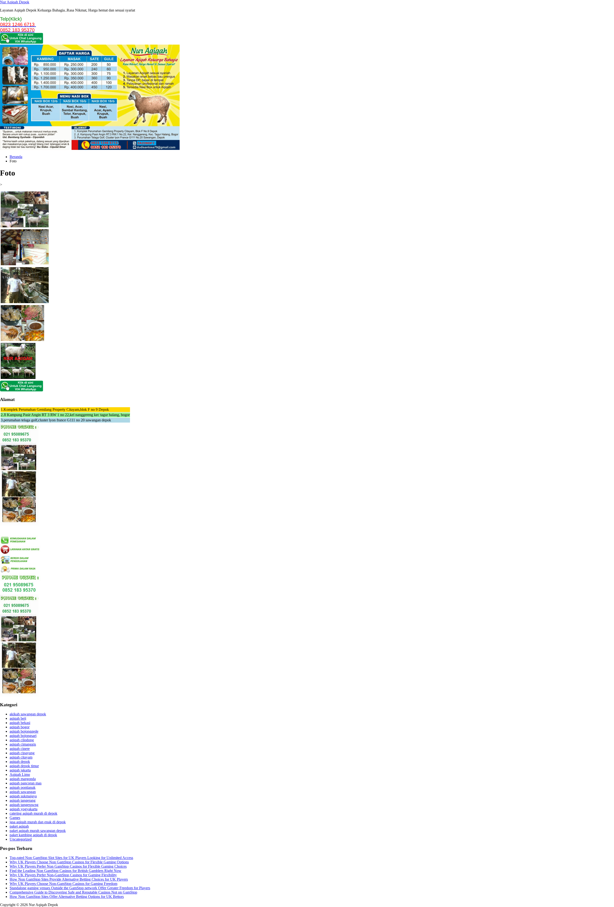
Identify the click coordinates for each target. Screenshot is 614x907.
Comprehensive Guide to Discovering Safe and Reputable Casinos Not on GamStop (73, 892)
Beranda (16, 157)
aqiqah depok (20, 762)
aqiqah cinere (20, 749)
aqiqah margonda (23, 779)
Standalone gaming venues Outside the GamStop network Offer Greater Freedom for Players (80, 888)
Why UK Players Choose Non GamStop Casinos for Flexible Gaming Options (69, 862)
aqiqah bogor (20, 727)
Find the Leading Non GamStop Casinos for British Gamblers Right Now (65, 871)
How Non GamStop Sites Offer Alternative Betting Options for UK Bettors (67, 897)
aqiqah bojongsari (23, 736)
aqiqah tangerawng (24, 805)
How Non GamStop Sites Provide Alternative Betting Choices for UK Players (69, 879)
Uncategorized (21, 839)
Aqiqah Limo (20, 774)
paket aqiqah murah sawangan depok (38, 831)
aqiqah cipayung (22, 753)
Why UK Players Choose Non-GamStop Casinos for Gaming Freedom (63, 884)
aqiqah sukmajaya (23, 796)
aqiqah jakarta (20, 770)
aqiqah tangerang (22, 800)
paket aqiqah (19, 826)
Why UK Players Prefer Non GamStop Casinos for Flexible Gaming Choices (68, 866)
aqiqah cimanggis (23, 744)
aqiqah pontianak (22, 787)
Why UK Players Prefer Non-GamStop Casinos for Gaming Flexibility (63, 875)
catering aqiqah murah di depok (33, 813)
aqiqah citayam (21, 757)
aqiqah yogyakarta (23, 809)
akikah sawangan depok (28, 714)
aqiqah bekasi (20, 723)
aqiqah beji (18, 718)
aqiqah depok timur (24, 766)
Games (15, 818)
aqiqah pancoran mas (25, 783)
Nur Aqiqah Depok (14, 2)
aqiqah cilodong (22, 740)
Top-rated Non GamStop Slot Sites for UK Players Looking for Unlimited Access (71, 858)
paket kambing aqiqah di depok (33, 835)
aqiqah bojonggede (24, 731)
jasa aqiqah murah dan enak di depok (38, 822)
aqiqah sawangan (23, 792)
